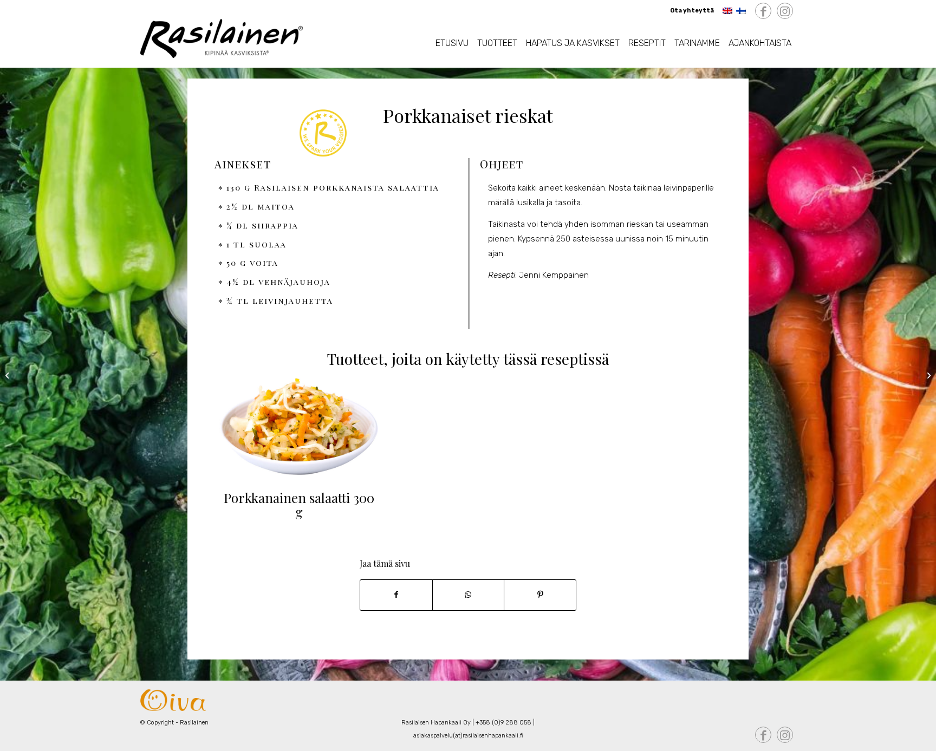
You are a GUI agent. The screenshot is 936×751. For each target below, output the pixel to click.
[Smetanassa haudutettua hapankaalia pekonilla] (927, 376)
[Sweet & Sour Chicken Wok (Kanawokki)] (8, 376)
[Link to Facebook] (763, 11)
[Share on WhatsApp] (468, 595)
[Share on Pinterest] (540, 595)
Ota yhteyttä (692, 10)
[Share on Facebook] (396, 595)
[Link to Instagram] (784, 11)
